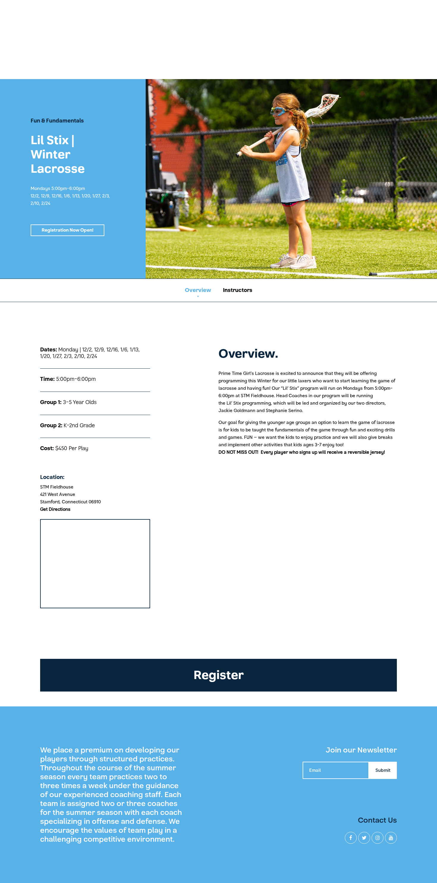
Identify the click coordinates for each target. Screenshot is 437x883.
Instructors (237, 290)
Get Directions (55, 509)
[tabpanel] (218, 178)
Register (219, 675)
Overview (198, 290)
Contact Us (377, 820)
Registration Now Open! (67, 230)
